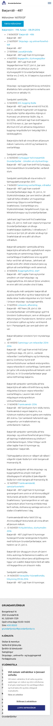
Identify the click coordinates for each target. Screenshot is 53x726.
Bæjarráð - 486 (26, 34)
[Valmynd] (50, 3)
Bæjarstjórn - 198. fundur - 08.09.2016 (21, 30)
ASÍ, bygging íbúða (27, 103)
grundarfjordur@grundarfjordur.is (18, 629)
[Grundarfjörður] (12, 3)
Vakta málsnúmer (12, 23)
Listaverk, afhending (27, 305)
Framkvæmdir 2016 (27, 404)
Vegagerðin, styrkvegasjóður (31, 58)
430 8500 (12, 625)
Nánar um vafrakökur (15, 695)
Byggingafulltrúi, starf (28, 271)
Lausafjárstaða (25, 51)
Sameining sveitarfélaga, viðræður (34, 185)
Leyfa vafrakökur (26, 708)
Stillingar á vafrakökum (26, 701)
